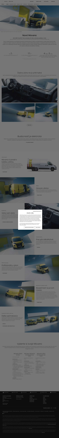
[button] (37, 211)
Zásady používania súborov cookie (29, 224)
